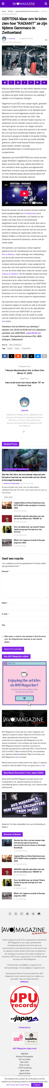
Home (4, 11)
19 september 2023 (26, 38)
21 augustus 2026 (28, 483)
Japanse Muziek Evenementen (16, 469)
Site (3, 625)
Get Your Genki (24, 1059)
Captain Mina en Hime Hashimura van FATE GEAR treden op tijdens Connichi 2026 (29, 505)
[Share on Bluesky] (38, 83)
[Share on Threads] (31, 83)
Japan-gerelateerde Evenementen (27, 11)
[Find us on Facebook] (10, 914)
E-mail (5, 614)
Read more (9, 497)
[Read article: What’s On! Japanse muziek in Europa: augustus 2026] (7, 542)
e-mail (42, 766)
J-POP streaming (24, 1068)
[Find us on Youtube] (27, 914)
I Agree (37, 1085)
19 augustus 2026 (21, 511)
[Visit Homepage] (24, 3)
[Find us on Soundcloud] (33, 914)
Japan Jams (25, 1071)
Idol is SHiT (24, 1062)
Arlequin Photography (24, 1057)
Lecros (12, 38)
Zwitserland (31, 213)
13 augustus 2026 (21, 522)
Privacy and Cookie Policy (19, 1085)
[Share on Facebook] (5, 83)
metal (10, 348)
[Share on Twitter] (11, 83)
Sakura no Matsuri (10, 274)
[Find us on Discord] (39, 914)
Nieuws (10, 11)
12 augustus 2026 (21, 535)
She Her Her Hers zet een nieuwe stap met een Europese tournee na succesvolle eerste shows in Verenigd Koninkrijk (24, 477)
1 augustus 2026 (20, 546)
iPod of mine (24, 1065)
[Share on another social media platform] (44, 83)
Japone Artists (24, 1073)
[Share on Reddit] (18, 83)
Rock (17, 348)
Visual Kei (26, 348)
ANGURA (24, 1054)
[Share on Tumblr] (24, 83)
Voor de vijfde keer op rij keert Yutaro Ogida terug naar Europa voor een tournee (29, 529)
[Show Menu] (3, 3)
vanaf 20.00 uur (33, 333)
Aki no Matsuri (8, 254)
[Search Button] (46, 3)
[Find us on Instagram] (22, 914)
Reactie (6, 571)
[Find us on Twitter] (16, 914)
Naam (5, 603)
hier (3, 321)
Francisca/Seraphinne (11, 483)
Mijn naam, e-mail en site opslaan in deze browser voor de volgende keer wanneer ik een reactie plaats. (25, 639)
